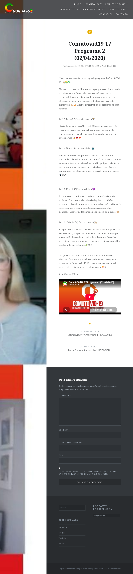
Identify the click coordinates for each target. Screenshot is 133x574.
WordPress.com (114, 569)
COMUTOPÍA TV (117, 9)
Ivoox (61, 543)
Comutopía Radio (115, 4)
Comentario (65, 395)
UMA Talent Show (93, 9)
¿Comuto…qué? (93, 4)
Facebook (63, 527)
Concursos (106, 14)
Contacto (122, 14)
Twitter (62, 533)
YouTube (62, 538)
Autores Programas (87, 66)
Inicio (77, 4)
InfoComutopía (69, 9)
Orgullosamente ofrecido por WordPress (75, 569)
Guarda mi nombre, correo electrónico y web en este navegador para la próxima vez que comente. (87, 472)
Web (61, 455)
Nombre (63, 430)
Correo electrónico (70, 443)
